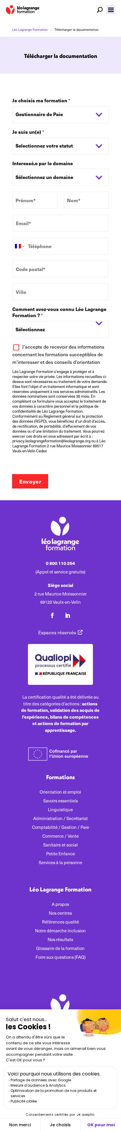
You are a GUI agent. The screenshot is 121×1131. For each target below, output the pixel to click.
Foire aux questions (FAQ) (60, 957)
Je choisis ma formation (41, 101)
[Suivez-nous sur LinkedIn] (67, 615)
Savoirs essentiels (60, 801)
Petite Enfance (60, 853)
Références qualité (60, 922)
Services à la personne (60, 862)
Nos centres (60, 913)
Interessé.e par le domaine (42, 163)
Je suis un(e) (28, 132)
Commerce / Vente (60, 836)
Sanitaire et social (60, 845)
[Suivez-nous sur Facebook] (52, 615)
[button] (110, 9)
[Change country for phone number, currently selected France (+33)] (19, 246)
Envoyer (30, 481)
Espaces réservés (57, 632)
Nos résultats (60, 939)
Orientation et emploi (60, 792)
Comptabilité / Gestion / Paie (60, 827)
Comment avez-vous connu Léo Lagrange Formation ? (59, 312)
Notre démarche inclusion (60, 930)
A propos (60, 904)
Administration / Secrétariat (60, 818)
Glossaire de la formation (60, 948)
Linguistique (60, 809)
